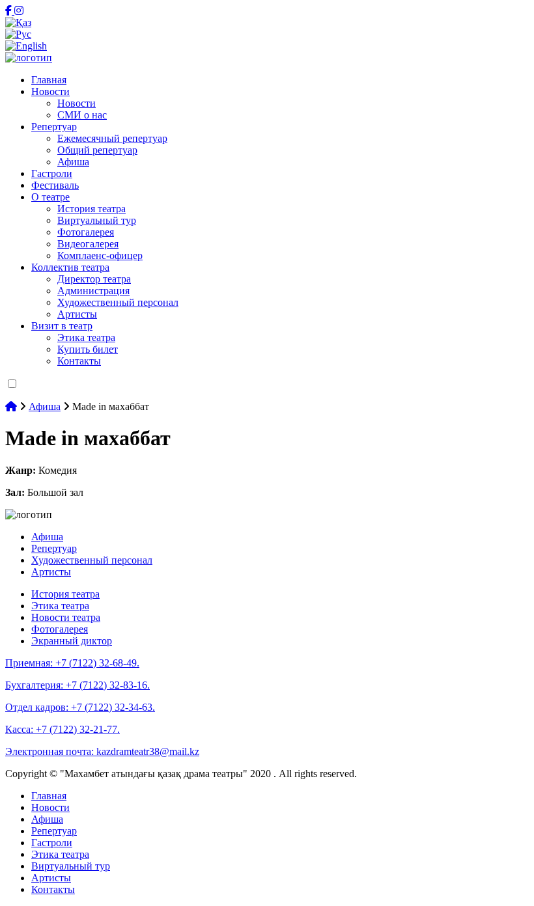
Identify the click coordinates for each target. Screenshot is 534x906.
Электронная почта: (102, 751)
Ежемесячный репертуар (112, 138)
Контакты (79, 360)
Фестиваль (55, 185)
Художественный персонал (117, 302)
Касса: (62, 729)
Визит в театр (61, 325)
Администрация (93, 290)
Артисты (77, 314)
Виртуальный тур (96, 220)
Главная (48, 79)
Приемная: (72, 662)
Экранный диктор (71, 640)
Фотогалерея (85, 232)
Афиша (73, 161)
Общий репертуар (97, 150)
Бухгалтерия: (77, 685)
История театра (91, 208)
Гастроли (51, 173)
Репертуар (54, 126)
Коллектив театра (70, 267)
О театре (50, 196)
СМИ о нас (82, 114)
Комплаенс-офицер (100, 255)
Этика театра (86, 337)
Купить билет (87, 349)
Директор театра (94, 278)
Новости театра (65, 617)
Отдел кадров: (80, 707)
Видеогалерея (88, 243)
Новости (50, 91)
